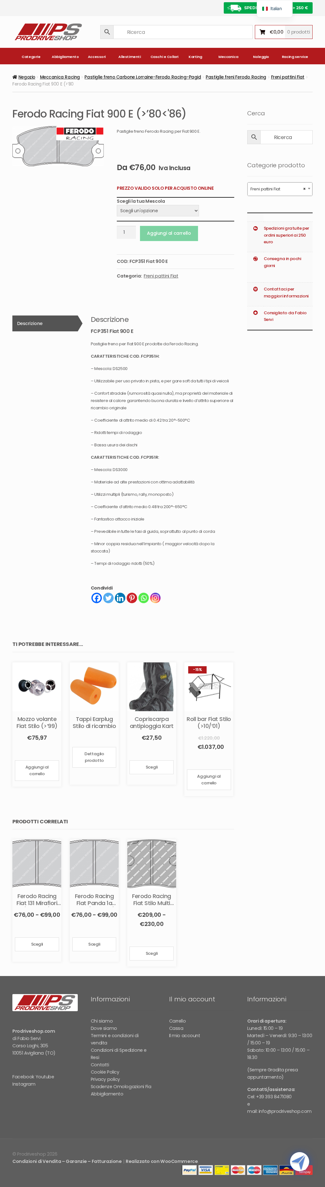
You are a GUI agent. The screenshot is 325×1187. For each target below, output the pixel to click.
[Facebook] (96, 598)
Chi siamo (102, 1021)
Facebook (23, 1077)
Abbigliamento (65, 56)
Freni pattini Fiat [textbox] (278, 189)
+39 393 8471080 (274, 1097)
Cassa (176, 1028)
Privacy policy (105, 1079)
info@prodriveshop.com (285, 1111)
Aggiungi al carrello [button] (37, 770)
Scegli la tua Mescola (141, 201)
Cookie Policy (105, 1072)
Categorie (31, 56)
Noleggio (261, 56)
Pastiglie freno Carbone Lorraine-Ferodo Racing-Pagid (142, 77)
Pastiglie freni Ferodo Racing (236, 77)
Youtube (45, 1077)
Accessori (97, 56)
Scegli (151, 767)
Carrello (177, 1021)
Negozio (26, 77)
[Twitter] (108, 598)
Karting (195, 56)
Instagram (23, 1084)
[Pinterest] (132, 598)
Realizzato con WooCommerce (162, 1161)
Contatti (100, 1065)
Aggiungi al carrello (169, 233)
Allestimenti (129, 56)
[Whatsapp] (143, 598)
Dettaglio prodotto (94, 757)
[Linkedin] (120, 598)
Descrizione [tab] (30, 323)
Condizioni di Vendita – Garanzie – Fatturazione (67, 1161)
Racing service (295, 56)
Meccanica (228, 56)
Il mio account (184, 1035)
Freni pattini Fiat (287, 77)
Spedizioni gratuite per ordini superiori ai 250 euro (286, 235)
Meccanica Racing (60, 77)
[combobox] (280, 189)
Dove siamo (104, 1028)
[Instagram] (155, 598)
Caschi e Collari (163, 56)
